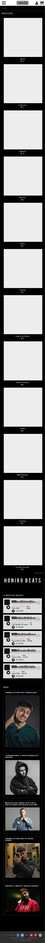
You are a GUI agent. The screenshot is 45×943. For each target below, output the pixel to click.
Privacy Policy (31, 938)
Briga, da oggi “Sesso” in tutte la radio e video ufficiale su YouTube (21, 804)
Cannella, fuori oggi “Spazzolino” (21, 692)
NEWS (6, 687)
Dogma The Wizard (18, 606)
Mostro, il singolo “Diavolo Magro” (22, 886)
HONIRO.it (11, 935)
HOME (4, 8)
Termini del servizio (16, 938)
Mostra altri (38, 573)
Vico (13, 655)
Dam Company (26, 940)
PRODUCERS (7, 13)
